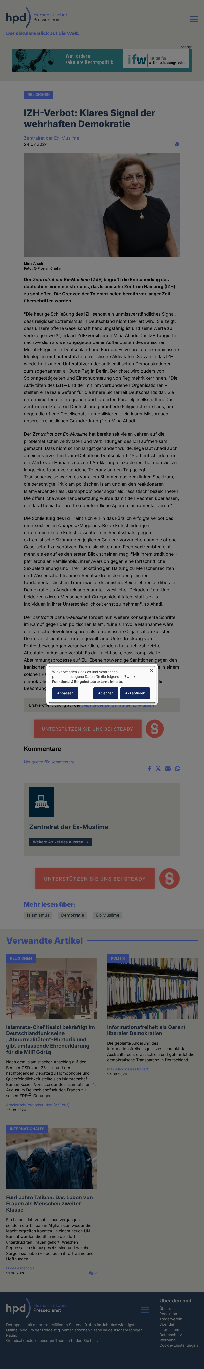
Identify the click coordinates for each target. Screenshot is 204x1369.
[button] (194, 22)
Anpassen (65, 693)
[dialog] (102, 684)
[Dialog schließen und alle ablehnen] (151, 669)
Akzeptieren (135, 693)
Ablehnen (105, 693)
